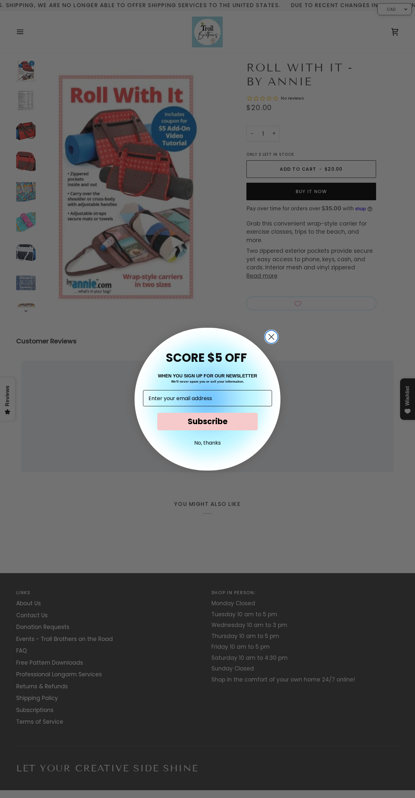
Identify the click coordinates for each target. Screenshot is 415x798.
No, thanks (207, 443)
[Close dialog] (271, 336)
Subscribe (208, 421)
